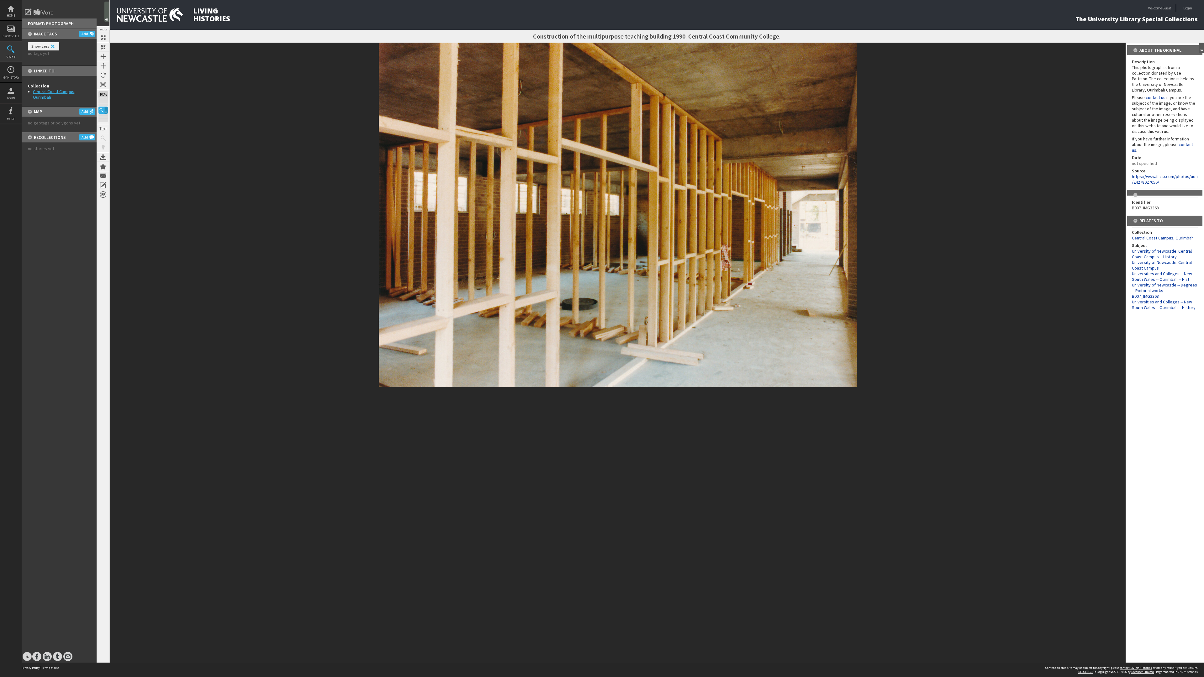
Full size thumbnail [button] (103, 37)
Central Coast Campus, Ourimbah (1163, 238)
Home (11, 15)
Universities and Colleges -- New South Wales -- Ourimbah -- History (1164, 304)
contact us (1155, 97)
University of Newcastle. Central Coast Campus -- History (1162, 254)
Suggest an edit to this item (28, 11)
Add (85, 33)
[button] (103, 110)
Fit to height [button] (103, 66)
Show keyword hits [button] (103, 138)
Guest (1167, 8)
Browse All (11, 36)
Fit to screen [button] (103, 47)
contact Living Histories (1136, 668)
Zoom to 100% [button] (103, 84)
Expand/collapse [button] (1201, 48)
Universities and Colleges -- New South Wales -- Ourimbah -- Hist (1162, 276)
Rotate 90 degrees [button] (103, 75)
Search (11, 57)
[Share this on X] (27, 653)
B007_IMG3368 (1145, 296)
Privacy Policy (31, 668)
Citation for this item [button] (103, 194)
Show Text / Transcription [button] (103, 129)
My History (11, 78)
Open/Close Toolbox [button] (106, 12)
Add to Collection (103, 166)
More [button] (11, 119)
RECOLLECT (1085, 672)
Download (103, 157)
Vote (44, 11)
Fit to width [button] (103, 56)
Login (11, 98)
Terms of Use (50, 668)
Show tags (40, 46)
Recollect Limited (1142, 672)
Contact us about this (103, 176)
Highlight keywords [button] (103, 147)
